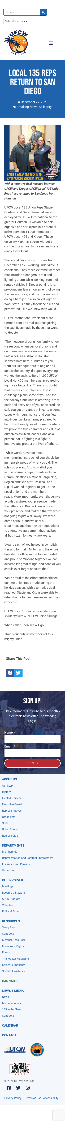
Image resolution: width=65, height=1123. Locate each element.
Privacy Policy (12, 1098)
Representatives (11, 810)
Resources (11, 921)
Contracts (8, 933)
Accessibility (50, 1098)
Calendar (10, 1025)
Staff (5, 823)
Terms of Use (33, 1098)
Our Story (8, 785)
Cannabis (10, 981)
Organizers (8, 817)
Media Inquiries (11, 1003)
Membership (9, 851)
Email (8, 746)
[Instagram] (27, 1088)
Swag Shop (9, 927)
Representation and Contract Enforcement (27, 858)
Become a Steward (13, 892)
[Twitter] (18, 1088)
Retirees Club (10, 835)
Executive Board (12, 804)
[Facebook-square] (8, 1088)
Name (9, 732)
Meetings (7, 886)
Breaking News (27, 107)
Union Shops (10, 829)
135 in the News (12, 1009)
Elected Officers (11, 798)
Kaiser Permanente (13, 965)
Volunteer (8, 905)
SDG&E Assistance (13, 971)
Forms (6, 952)
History (6, 792)
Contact (9, 1035)
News (5, 997)
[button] (51, 43)
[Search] (43, 12)
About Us (9, 779)
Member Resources (13, 940)
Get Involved (12, 880)
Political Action (11, 911)
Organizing (8, 870)
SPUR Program (11, 899)
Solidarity (45, 107)
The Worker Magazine (15, 958)
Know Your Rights (13, 946)
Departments (13, 845)
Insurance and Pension (16, 864)
